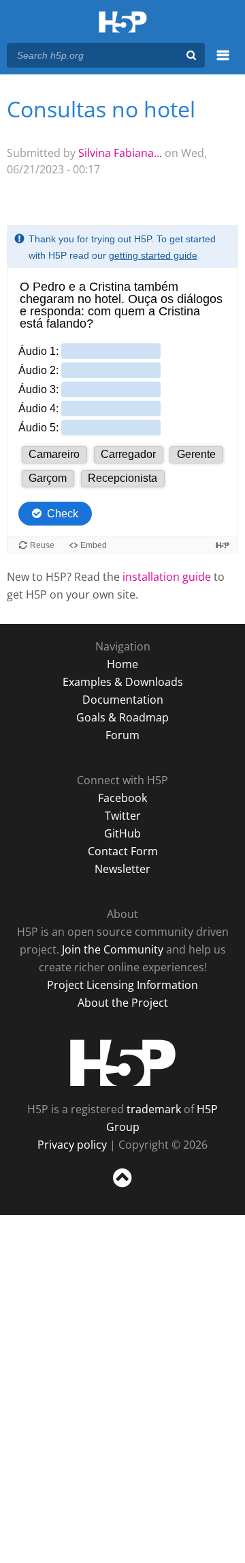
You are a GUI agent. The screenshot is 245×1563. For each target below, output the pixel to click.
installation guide (166, 576)
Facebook (122, 797)
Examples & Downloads (123, 681)
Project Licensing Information (122, 984)
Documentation (122, 699)
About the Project (123, 1002)
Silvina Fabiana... (120, 152)
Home (122, 664)
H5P (123, 1063)
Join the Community (112, 949)
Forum (122, 735)
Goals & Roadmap (122, 717)
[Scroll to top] (122, 1187)
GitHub (122, 833)
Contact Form (123, 851)
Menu (223, 62)
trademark (154, 1109)
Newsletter (122, 868)
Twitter (123, 815)
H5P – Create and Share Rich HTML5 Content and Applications (123, 23)
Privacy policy (72, 1144)
